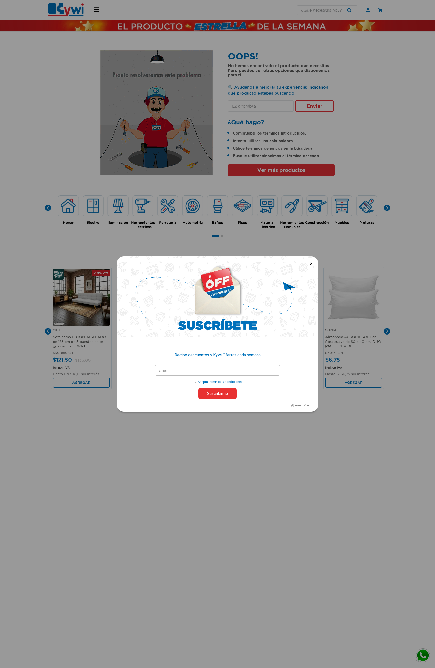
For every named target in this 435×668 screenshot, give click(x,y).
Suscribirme (217, 393)
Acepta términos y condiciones (220, 382)
